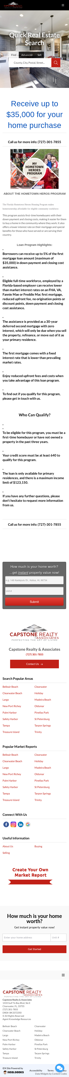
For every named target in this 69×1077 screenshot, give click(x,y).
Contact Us (32, 664)
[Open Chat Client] (59, 1068)
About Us (8, 846)
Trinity (38, 731)
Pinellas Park (41, 712)
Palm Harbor (10, 712)
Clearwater (40, 686)
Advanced (26, 54)
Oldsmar (39, 706)
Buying (38, 846)
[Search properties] (55, 62)
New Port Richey (12, 706)
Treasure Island (11, 731)
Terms (50, 1070)
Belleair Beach (10, 686)
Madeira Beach (42, 699)
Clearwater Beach (12, 693)
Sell (39, 54)
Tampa (6, 725)
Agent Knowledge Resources (17, 1019)
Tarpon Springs (42, 725)
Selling (6, 852)
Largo (6, 699)
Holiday (38, 693)
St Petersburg (42, 718)
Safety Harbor (10, 718)
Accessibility (36, 1070)
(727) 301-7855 (34, 654)
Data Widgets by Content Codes (51, 1073)
